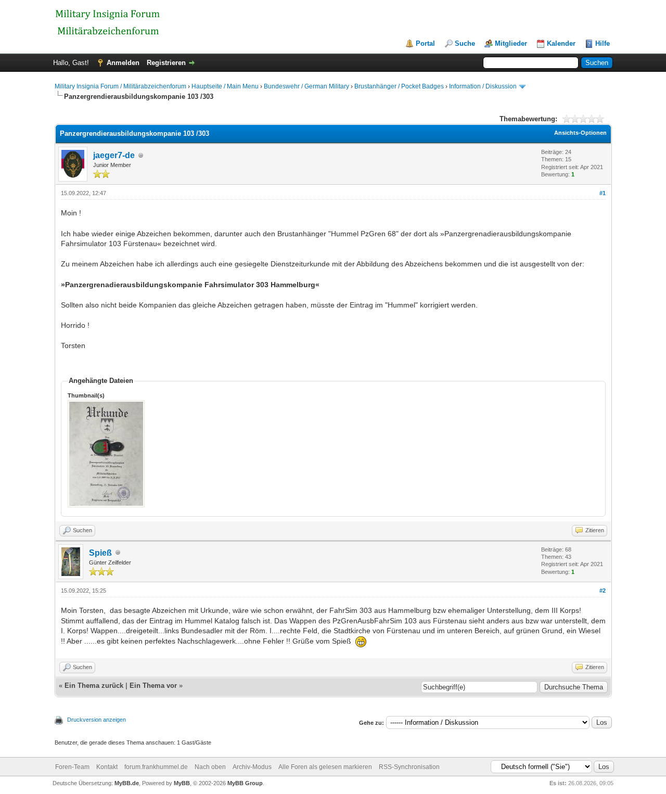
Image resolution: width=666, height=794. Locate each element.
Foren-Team (72, 767)
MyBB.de (126, 783)
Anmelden (123, 63)
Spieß (100, 552)
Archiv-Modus (252, 767)
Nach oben (210, 767)
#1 (602, 193)
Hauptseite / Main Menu (225, 86)
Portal (425, 43)
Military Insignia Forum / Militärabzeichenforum (120, 86)
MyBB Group (245, 783)
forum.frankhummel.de (156, 767)
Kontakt (107, 767)
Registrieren (166, 63)
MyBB (182, 783)
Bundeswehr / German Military (307, 86)
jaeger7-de (114, 155)
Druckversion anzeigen (96, 719)
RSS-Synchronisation (409, 767)
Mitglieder (511, 43)
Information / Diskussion (483, 86)
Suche (465, 43)
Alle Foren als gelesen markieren (325, 767)
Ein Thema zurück (94, 685)
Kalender (561, 43)
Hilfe (602, 43)
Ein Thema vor (153, 685)
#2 (602, 590)
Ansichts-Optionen (580, 133)
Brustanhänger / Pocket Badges (399, 86)
